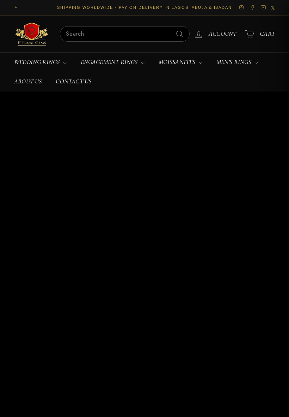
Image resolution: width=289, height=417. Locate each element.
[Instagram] (242, 7)
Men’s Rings (234, 62)
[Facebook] (253, 7)
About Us (28, 81)
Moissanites (178, 62)
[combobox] (125, 34)
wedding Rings (37, 62)
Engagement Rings (110, 62)
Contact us (73, 81)
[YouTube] (263, 7)
